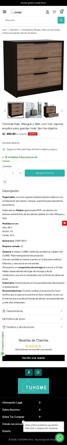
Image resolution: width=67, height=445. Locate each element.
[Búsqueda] (61, 20)
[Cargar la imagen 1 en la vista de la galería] (16, 110)
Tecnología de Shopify (46, 439)
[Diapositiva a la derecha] (62, 110)
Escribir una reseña (33, 357)
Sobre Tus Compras (13, 416)
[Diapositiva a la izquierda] (5, 110)
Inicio (4, 30)
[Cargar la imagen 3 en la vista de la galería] (51, 110)
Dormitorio (14, 30)
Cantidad (6, 166)
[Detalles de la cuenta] (47, 12)
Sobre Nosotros (11, 409)
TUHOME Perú (25, 439)
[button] (4, 11)
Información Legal (12, 402)
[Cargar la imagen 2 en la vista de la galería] (33, 110)
